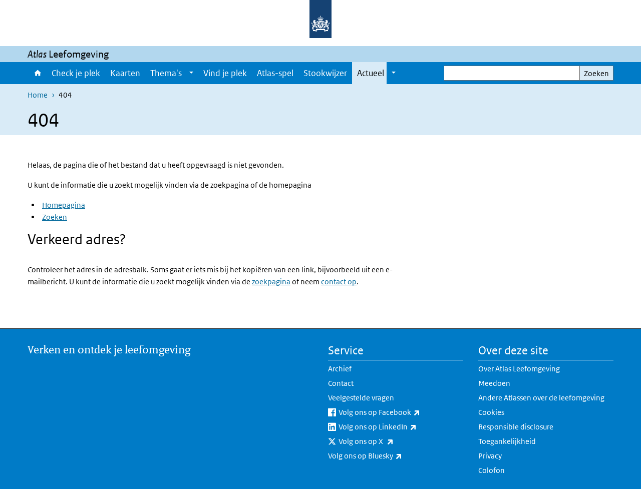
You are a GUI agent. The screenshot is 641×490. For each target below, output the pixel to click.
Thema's (166, 73)
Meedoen (494, 383)
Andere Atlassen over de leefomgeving (541, 397)
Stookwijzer (325, 73)
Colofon (491, 470)
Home (37, 73)
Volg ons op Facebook (401, 412)
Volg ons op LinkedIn (400, 426)
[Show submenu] (191, 73)
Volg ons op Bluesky (387, 455)
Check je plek (76, 73)
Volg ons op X (388, 441)
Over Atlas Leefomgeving (519, 368)
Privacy (490, 455)
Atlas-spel (275, 73)
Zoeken (596, 73)
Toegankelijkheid (507, 441)
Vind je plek (225, 73)
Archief (340, 368)
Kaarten (125, 73)
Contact (341, 383)
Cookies (491, 412)
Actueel (370, 73)
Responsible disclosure (515, 426)
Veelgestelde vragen (361, 397)
